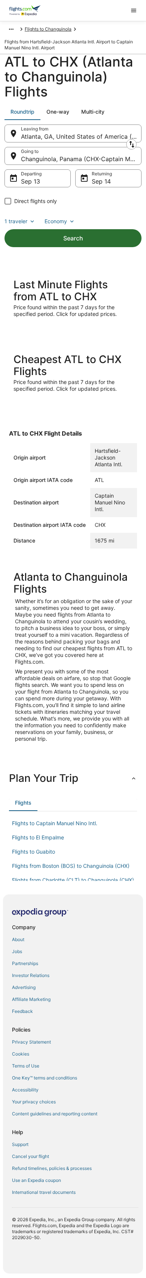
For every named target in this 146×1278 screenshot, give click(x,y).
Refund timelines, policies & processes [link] (52, 1168)
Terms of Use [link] (25, 1066)
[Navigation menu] (134, 10)
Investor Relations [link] (30, 975)
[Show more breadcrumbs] (11, 29)
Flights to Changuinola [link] (48, 29)
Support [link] (20, 1144)
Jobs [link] (17, 951)
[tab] (22, 112)
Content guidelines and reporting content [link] (54, 1113)
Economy (56, 221)
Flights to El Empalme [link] (38, 837)
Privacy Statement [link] (31, 1042)
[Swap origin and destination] (131, 144)
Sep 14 (101, 181)
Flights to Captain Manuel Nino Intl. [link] (54, 823)
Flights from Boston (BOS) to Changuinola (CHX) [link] (71, 866)
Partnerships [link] (25, 963)
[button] (73, 778)
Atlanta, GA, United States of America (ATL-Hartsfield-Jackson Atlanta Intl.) (81, 136)
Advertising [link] (24, 987)
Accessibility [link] (25, 1090)
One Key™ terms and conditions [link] (44, 1078)
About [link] (18, 939)
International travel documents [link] (44, 1192)
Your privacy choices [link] (34, 1102)
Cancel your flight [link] (30, 1156)
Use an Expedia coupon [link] (36, 1180)
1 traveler (15, 221)
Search (73, 238)
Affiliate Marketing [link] (31, 999)
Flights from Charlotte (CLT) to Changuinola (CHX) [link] (73, 880)
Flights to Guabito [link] (33, 851)
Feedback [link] (22, 1011)
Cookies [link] (20, 1054)
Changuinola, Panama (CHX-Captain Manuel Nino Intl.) (81, 159)
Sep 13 (30, 181)
